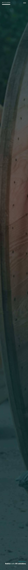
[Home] (6, 3)
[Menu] (24, 3)
